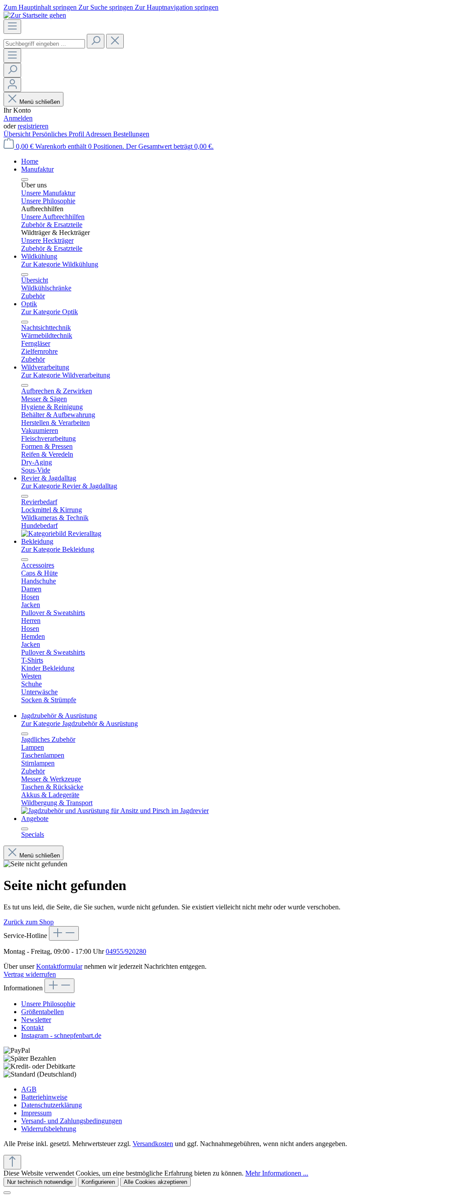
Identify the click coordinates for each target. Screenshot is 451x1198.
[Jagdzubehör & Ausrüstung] (115, 810)
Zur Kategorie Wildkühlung (59, 264)
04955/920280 (126, 951)
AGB (29, 1089)
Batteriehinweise (44, 1097)
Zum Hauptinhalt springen (41, 7)
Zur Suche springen (106, 7)
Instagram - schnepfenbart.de (61, 1035)
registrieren (33, 126)
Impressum (36, 1113)
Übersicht (18, 134)
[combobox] (44, 43)
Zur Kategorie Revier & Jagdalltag (69, 486)
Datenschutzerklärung (51, 1105)
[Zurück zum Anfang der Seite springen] (12, 1162)
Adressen (99, 134)
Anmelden (18, 118)
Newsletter (36, 1019)
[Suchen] (95, 41)
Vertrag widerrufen (30, 974)
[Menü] (12, 26)
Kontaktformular (59, 966)
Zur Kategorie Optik (49, 311)
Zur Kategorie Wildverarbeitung (65, 375)
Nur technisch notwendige (40, 1182)
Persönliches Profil (58, 134)
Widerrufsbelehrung (48, 1128)
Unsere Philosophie (48, 1003)
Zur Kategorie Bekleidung (57, 549)
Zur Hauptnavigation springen (176, 7)
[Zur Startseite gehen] (35, 15)
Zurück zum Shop (29, 922)
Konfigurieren (98, 1182)
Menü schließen (39, 102)
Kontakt (32, 1027)
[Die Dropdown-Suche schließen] (115, 41)
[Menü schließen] (24, 179)
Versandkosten (153, 1143)
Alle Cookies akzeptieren (155, 1182)
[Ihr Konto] (12, 84)
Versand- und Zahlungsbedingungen (71, 1121)
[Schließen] (7, 1192)
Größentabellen (42, 1011)
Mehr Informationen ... (276, 1173)
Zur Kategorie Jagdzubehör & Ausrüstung (79, 723)
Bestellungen (131, 134)
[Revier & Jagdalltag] (61, 533)
